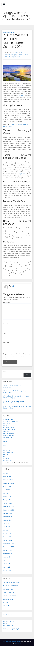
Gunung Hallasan (23, 55)
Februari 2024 (7, 537)
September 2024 (8, 517)
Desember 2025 (8, 480)
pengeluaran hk (22, 174)
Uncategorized (8, 599)
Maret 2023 (7, 570)
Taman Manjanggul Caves (12, 57)
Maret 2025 (7, 496)
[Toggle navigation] (4, 4)
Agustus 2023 (7, 557)
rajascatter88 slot (8, 419)
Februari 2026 (7, 476)
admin (16, 53)
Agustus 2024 (7, 520)
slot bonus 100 (8, 452)
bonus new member (9, 429)
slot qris (5, 425)
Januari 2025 (7, 503)
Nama (5, 324)
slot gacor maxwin (9, 614)
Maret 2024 (7, 533)
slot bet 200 (7, 423)
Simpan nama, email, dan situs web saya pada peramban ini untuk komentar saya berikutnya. (17, 356)
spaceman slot (7, 460)
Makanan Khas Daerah (10, 586)
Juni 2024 (6, 527)
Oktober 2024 (7, 513)
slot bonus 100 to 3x (9, 625)
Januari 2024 (7, 540)
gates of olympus (8, 435)
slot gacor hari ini (8, 621)
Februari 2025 (7, 500)
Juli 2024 (6, 523)
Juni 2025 (6, 490)
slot (4, 445)
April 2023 (6, 567)
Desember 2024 (8, 506)
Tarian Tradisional (9, 592)
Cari (4, 371)
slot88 (5, 441)
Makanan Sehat (8, 589)
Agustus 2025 (7, 486)
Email (5, 333)
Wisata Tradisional (9, 606)
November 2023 (8, 547)
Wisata (5, 602)
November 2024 (8, 510)
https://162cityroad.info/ (11, 421)
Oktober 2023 (7, 550)
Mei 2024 (6, 530)
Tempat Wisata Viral (9, 32)
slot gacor (6, 623)
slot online (6, 450)
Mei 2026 (6, 473)
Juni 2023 (6, 564)
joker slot (6, 431)
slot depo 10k (7, 437)
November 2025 (8, 483)
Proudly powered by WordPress (12, 641)
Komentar (6, 302)
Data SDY (22, 95)
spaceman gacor (8, 427)
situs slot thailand (8, 433)
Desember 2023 (8, 543)
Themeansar (17, 643)
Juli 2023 (6, 560)
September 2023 (8, 553)
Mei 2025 (6, 493)
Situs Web (6, 342)
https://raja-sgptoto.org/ (11, 629)
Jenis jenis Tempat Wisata (11, 582)
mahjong (6, 458)
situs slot (6, 454)
